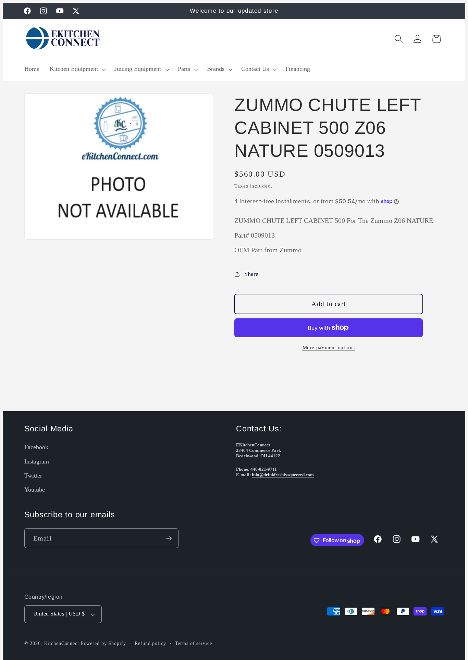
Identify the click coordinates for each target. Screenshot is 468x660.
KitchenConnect (61, 643)
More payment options (329, 347)
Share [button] (251, 273)
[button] (77, 69)
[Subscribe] (168, 538)
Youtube (34, 489)
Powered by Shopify (103, 643)
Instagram (36, 461)
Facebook (36, 447)
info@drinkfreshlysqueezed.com (283, 474)
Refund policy (150, 643)
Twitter (33, 475)
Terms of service (193, 643)
